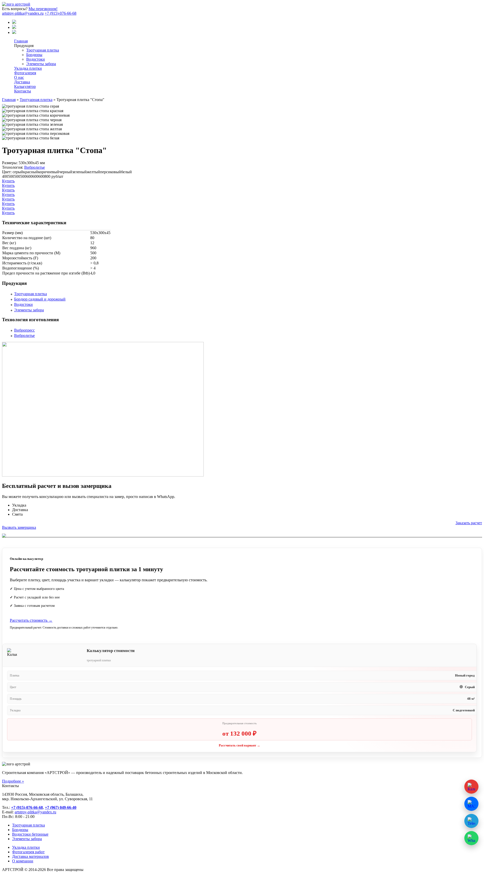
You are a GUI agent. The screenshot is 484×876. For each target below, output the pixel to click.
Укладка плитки (28, 68)
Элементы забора (41, 64)
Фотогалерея (25, 73)
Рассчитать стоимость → (31, 620)
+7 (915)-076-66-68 (60, 13)
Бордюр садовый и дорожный (40, 299)
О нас (19, 77)
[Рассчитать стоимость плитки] (471, 787)
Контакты (22, 91)
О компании (22, 861)
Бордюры (34, 55)
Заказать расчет (469, 523)
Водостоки (35, 59)
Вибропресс (24, 330)
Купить (8, 181)
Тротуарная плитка (42, 50)
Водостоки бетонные (30, 834)
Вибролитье (34, 167)
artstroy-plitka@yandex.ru (23, 13)
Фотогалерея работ (28, 852)
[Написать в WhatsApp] (471, 838)
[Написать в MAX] (471, 804)
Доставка (22, 82)
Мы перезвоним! (42, 9)
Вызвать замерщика (19, 527)
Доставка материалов (30, 856)
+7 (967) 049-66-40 (60, 807)
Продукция (24, 45)
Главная (21, 41)
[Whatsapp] (14, 32)
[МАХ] (14, 22)
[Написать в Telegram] (471, 821)
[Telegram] (14, 27)
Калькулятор (25, 86)
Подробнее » (13, 781)
